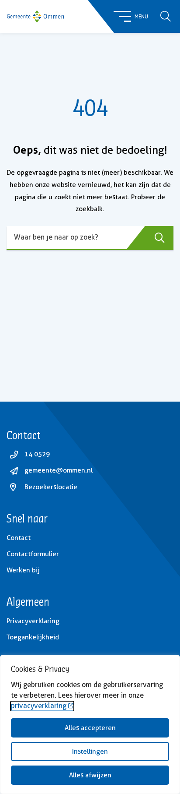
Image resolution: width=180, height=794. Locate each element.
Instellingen (90, 751)
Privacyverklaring (33, 621)
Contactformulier (33, 554)
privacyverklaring (38, 706)
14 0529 (37, 454)
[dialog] (90, 724)
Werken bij (23, 570)
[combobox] (90, 238)
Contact (19, 538)
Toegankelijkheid (33, 637)
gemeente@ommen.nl (58, 470)
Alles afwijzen (90, 775)
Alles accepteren (90, 728)
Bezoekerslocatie (50, 487)
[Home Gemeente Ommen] (35, 17)
